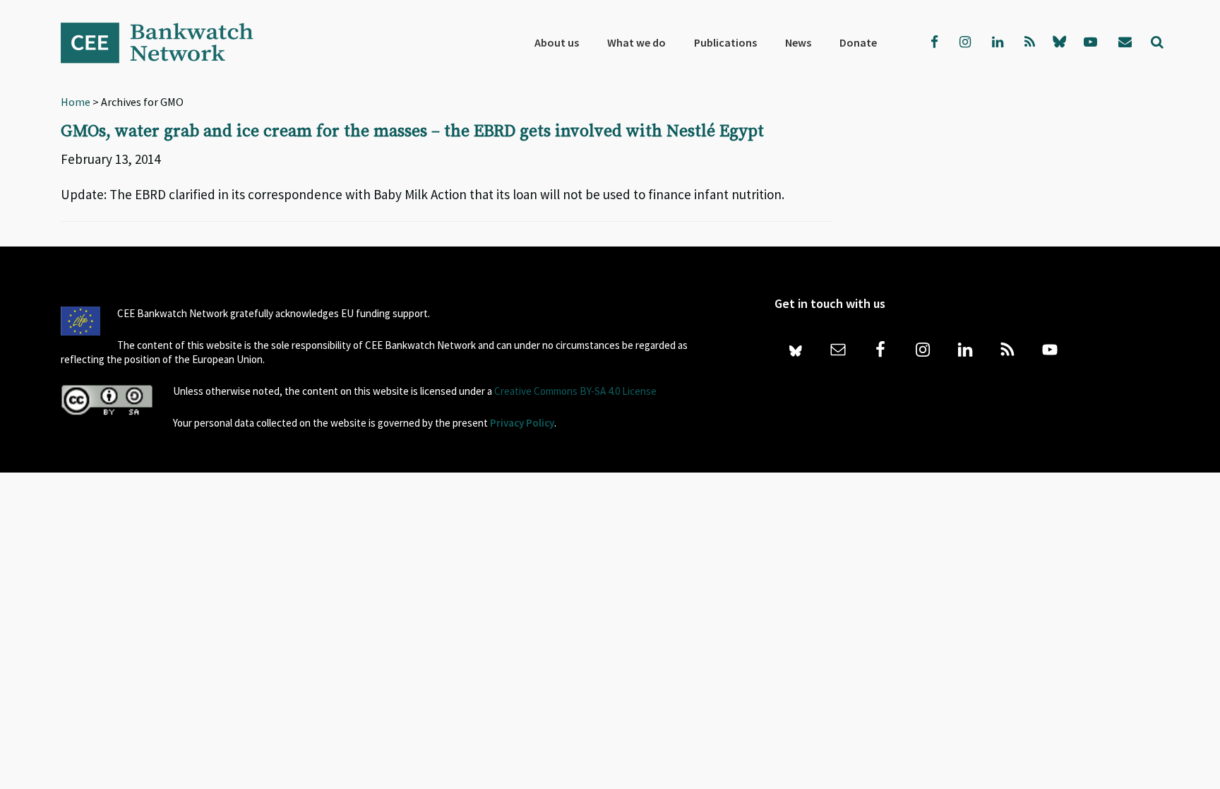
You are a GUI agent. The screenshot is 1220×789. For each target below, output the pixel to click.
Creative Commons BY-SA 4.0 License (575, 391)
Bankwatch (167, 42)
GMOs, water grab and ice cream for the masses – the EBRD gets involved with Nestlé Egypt (412, 131)
